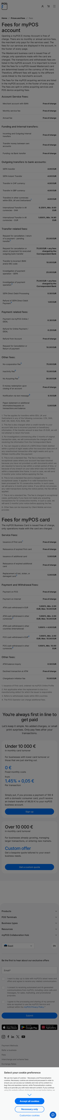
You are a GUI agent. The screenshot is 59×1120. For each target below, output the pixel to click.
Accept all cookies (29, 1101)
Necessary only (29, 1109)
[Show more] (29, 1094)
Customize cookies (30, 1115)
